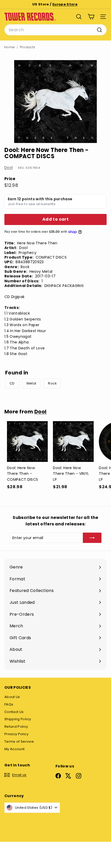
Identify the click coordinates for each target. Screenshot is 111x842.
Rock (52, 383)
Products (27, 47)
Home (9, 47)
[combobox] (55, 30)
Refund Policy (16, 726)
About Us (12, 696)
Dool (8, 167)
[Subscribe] (92, 538)
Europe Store (64, 4)
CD (12, 383)
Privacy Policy (16, 734)
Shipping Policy (17, 719)
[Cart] (91, 16)
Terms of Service (19, 741)
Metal (31, 383)
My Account (14, 749)
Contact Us (14, 711)
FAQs (8, 704)
